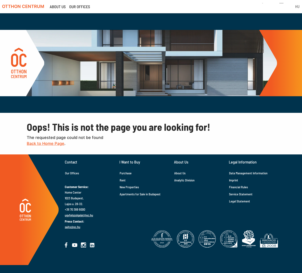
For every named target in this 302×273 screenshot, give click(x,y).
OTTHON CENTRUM (23, 6)
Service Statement (240, 194)
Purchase (126, 173)
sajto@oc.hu (72, 227)
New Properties (129, 187)
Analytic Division (184, 180)
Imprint (233, 180)
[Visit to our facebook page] (66, 245)
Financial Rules (238, 187)
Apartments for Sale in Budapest (140, 194)
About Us (179, 173)
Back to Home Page (45, 143)
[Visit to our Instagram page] (83, 245)
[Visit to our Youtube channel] (74, 245)
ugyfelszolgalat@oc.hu (79, 215)
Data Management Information (248, 173)
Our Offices (72, 173)
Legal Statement (239, 201)
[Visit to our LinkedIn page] (92, 245)
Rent (123, 180)
